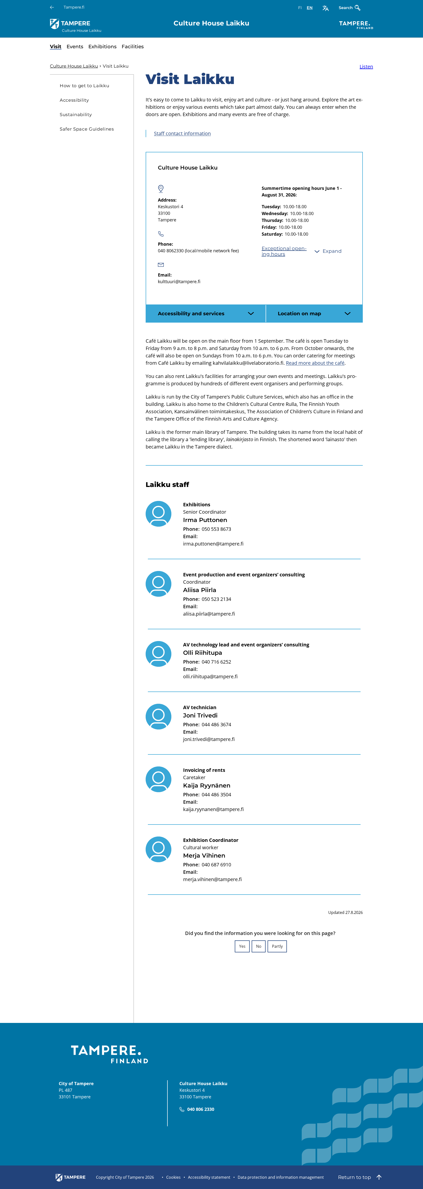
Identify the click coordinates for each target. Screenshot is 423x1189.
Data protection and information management (281, 1177)
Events (75, 46)
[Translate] (325, 8)
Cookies (173, 1177)
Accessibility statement (209, 1177)
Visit (55, 46)
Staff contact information (182, 133)
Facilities (133, 46)
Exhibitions (102, 46)
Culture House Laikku (74, 66)
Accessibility (74, 100)
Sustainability (76, 114)
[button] (242, 946)
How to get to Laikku (84, 85)
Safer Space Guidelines (87, 129)
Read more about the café (315, 363)
